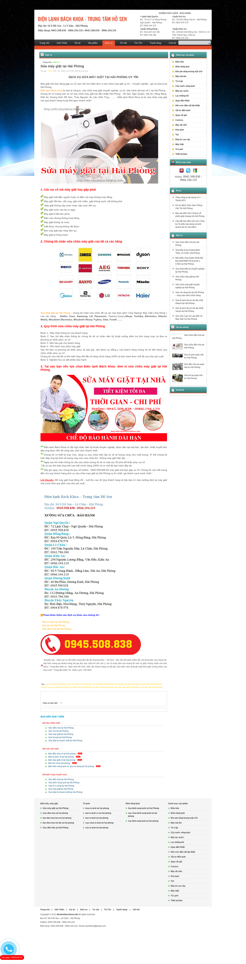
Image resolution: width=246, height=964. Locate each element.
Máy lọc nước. (182, 91)
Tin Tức (138, 43)
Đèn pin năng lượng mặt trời (188, 71)
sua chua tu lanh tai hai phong (99, 823)
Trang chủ (44, 43)
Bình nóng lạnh (133, 803)
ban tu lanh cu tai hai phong (98, 813)
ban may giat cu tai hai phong (79, 684)
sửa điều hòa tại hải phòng (80, 687)
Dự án (77, 43)
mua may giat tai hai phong (56, 684)
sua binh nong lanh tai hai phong (143, 821)
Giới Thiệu (62, 43)
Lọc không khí (182, 96)
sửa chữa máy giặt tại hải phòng (127, 687)
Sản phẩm (92, 43)
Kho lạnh (179, 130)
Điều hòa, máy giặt (49, 803)
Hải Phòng (157, 22)
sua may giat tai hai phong (57, 687)
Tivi (172, 881)
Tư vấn (123, 43)
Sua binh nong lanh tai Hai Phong (143, 808)
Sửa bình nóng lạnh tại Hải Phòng (63, 782)
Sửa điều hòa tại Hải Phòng (61, 728)
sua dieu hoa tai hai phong (102, 687)
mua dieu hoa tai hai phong (55, 813)
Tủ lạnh (86, 803)
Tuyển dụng (155, 43)
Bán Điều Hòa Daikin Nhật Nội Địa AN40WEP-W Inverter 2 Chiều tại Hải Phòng (189, 261)
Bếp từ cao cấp (182, 139)
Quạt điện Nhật (182, 100)
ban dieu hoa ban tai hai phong (57, 818)
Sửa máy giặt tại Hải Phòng (60, 734)
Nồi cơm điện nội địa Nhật (187, 105)
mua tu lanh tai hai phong (97, 808)
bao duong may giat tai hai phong (127, 684)
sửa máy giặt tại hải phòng (151, 687)
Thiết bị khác (177, 900)
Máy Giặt (175, 891)
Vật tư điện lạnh (178, 857)
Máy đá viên (181, 125)
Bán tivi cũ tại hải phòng (59, 763)
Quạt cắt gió (181, 115)
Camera (179, 120)
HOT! (68, 703)
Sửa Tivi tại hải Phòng (58, 731)
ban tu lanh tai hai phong (96, 818)
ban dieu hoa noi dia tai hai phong (58, 823)
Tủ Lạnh (174, 895)
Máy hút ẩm (180, 76)
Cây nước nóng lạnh (185, 86)
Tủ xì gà (179, 81)
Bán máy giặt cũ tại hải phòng (61, 760)
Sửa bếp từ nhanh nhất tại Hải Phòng (65, 740)
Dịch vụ (108, 43)
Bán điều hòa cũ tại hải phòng (62, 753)
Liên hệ (172, 43)
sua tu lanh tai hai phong (96, 828)
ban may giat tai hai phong (102, 684)
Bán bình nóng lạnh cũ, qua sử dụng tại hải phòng (71, 766)
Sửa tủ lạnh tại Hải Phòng (60, 737)
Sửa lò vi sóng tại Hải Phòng (61, 786)
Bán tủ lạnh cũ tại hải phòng (61, 757)
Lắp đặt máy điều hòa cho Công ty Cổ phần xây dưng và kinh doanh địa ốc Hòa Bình (189, 224)
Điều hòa (175, 808)
